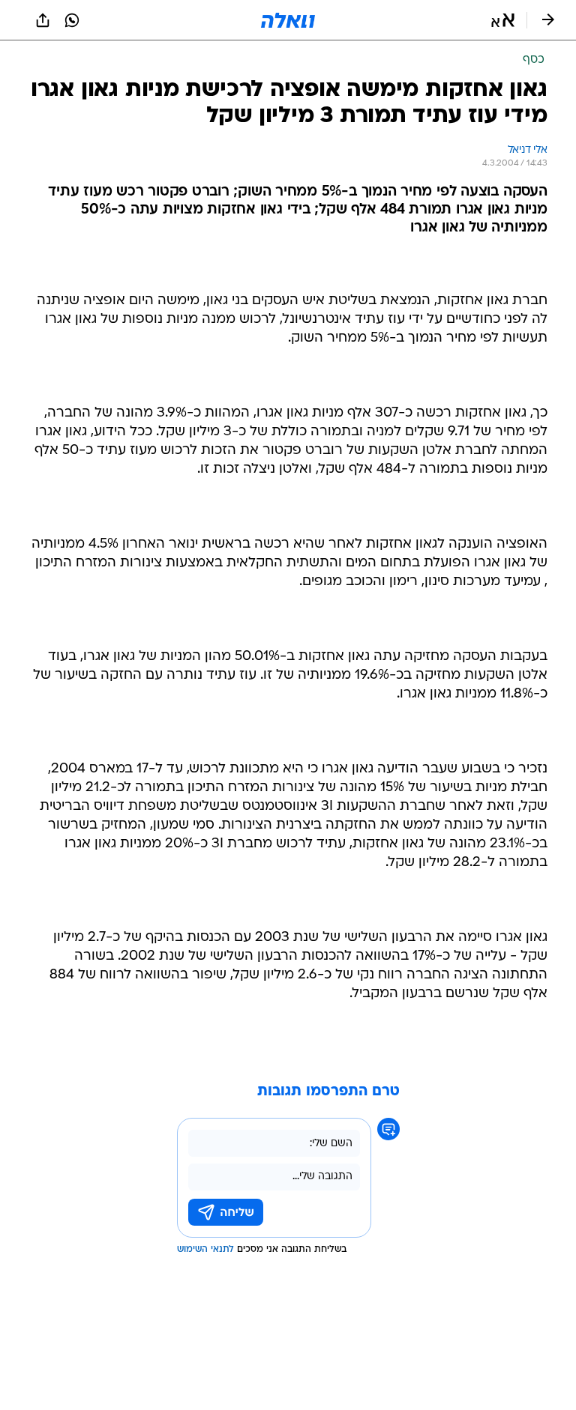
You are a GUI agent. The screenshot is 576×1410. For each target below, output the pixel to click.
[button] (502, 20)
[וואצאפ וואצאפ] (72, 20)
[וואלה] (288, 20)
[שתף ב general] (42, 20)
